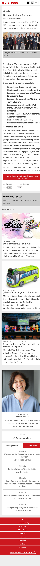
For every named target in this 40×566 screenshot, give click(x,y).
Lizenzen (14, 200)
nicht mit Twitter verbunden (4, 187)
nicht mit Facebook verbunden (4, 184)
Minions (7, 203)
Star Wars (24, 200)
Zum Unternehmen (24, 438)
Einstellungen (20, 187)
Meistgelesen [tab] (12, 445)
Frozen (34, 200)
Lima (6, 200)
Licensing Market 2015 (26, 22)
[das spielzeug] (10, 2)
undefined (21, 184)
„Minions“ (18, 73)
